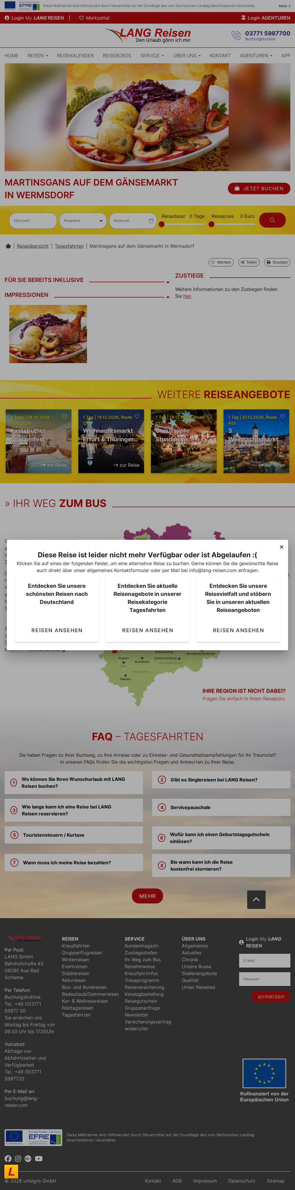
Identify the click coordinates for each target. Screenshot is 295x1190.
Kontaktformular (131, 570)
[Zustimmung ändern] (11, 1171)
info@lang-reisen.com (213, 570)
